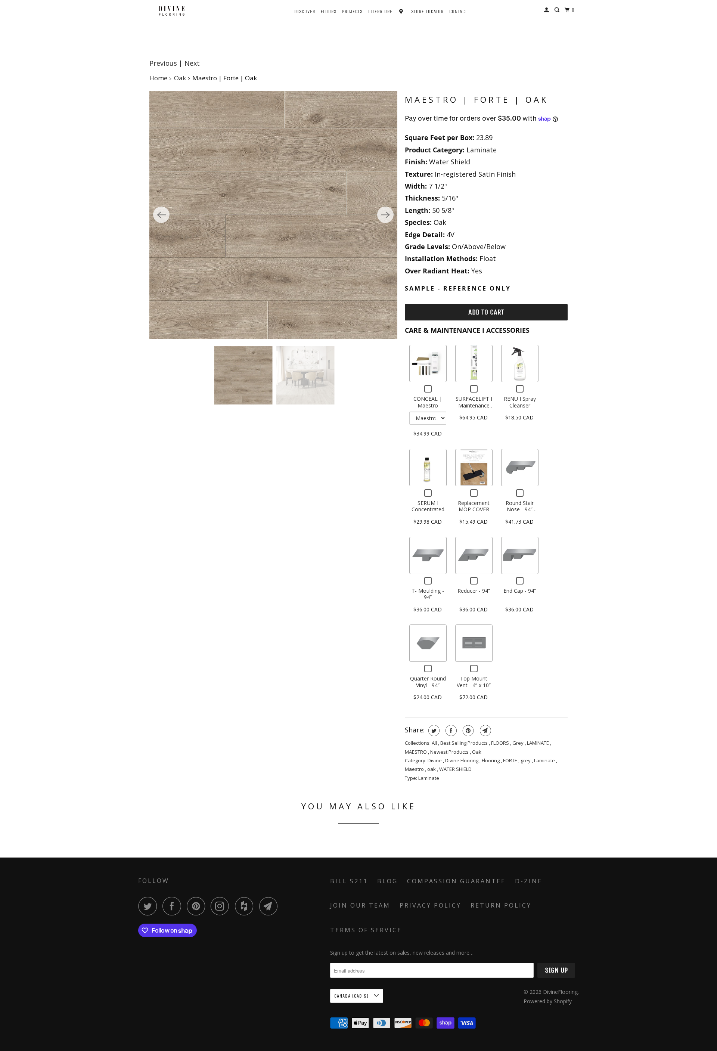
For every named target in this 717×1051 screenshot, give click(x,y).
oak (432, 769)
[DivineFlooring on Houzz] (246, 906)
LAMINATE (538, 743)
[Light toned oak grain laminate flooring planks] (273, 215)
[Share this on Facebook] (450, 730)
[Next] (385, 215)
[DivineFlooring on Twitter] (149, 906)
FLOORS (500, 743)
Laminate (545, 760)
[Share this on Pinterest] (467, 730)
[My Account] (547, 10)
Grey (518, 743)
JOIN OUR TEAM (360, 905)
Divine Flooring (462, 760)
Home (158, 78)
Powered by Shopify (548, 1001)
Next (192, 63)
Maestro (415, 769)
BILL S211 (349, 881)
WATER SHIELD (455, 769)
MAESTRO (416, 751)
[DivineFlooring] (171, 11)
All (435, 743)
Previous (163, 63)
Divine (435, 760)
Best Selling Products (464, 743)
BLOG (387, 881)
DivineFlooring (560, 991)
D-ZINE (528, 881)
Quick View (428, 363)
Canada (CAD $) (352, 996)
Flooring (491, 760)
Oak (180, 78)
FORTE (510, 760)
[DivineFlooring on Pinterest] (198, 906)
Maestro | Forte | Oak (476, 99)
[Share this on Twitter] (433, 730)
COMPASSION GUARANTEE (456, 881)
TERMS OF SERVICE (366, 930)
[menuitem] (298, 11)
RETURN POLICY (501, 905)
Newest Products (450, 751)
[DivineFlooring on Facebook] (173, 906)
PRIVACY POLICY (430, 905)
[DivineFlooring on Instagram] (222, 906)
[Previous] (161, 215)
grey (526, 760)
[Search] (557, 10)
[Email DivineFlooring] (270, 906)
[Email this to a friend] (484, 730)
